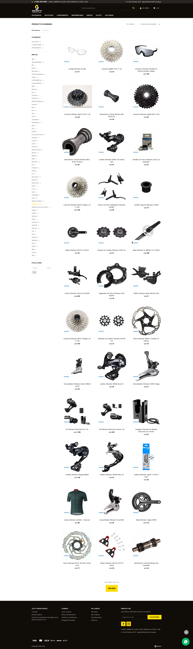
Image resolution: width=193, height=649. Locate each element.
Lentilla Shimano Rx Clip (77, 69)
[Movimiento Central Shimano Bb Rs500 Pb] (112, 96)
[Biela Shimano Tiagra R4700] (146, 502)
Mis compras (95, 615)
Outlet (99, 15)
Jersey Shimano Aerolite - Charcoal (77, 520)
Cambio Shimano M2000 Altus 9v (112, 475)
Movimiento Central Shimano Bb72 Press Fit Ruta (77, 160)
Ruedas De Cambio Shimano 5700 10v (112, 250)
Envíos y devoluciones (69, 615)
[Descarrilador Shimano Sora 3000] (112, 502)
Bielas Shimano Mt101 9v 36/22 (77, 250)
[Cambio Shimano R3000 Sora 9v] (112, 366)
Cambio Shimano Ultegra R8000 (77, 475)
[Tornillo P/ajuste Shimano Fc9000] (146, 187)
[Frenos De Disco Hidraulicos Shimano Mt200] (112, 187)
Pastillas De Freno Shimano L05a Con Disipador (146, 160)
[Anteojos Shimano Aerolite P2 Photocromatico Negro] (146, 51)
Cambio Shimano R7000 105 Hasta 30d (111, 160)
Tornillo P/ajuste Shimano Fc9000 (146, 205)
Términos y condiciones (69, 617)
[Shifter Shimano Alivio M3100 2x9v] (146, 275)
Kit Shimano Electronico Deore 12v (111, 429)
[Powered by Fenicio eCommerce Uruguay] (158, 646)
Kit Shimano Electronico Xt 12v (77, 429)
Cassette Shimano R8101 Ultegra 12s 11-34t (77, 340)
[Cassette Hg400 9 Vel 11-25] (112, 51)
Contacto (35, 612)
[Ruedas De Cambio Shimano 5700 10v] (112, 232)
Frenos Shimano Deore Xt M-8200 (77, 293)
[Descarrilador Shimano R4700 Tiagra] (146, 366)
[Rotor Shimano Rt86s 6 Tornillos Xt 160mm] (146, 321)
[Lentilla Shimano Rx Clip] (77, 51)
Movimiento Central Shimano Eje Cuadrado (146, 564)
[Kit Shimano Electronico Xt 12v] (77, 411)
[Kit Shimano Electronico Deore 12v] (112, 411)
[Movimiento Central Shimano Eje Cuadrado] (146, 545)
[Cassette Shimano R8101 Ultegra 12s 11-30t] (77, 187)
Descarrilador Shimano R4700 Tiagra (146, 384)
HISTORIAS (109, 15)
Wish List (94, 620)
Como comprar (66, 612)
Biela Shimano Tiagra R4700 (146, 520)
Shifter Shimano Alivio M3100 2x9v (146, 293)
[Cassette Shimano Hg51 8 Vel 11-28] (77, 96)
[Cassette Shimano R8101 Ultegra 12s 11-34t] (77, 321)
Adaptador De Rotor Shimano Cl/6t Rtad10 (112, 294)
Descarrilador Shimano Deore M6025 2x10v (77, 385)
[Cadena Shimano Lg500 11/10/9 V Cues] (146, 457)
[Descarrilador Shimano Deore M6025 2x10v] (77, 366)
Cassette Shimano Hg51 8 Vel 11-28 (77, 114)
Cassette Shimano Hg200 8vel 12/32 (146, 114)
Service (89, 15)
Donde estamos (37, 615)
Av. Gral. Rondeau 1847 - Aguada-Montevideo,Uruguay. (143, 2)
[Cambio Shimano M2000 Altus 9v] (112, 457)
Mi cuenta (94, 612)
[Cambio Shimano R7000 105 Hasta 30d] (112, 142)
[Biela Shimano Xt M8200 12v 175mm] (146, 232)
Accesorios (36, 15)
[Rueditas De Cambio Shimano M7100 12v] (112, 321)
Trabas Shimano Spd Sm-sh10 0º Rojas (111, 564)
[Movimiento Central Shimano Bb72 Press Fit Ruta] (77, 142)
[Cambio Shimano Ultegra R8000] (77, 457)
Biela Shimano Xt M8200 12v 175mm (146, 250)
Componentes (62, 15)
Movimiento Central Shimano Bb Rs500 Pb (112, 115)
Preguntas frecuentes (68, 620)
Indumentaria (77, 15)
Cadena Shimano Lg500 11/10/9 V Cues (146, 476)
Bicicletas (49, 15)
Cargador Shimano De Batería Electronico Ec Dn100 (146, 430)
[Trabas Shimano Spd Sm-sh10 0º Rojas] (112, 545)
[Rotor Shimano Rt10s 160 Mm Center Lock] (77, 545)
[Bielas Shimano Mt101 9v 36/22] (77, 232)
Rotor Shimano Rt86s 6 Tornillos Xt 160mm (146, 340)
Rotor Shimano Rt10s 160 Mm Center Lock (77, 564)
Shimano (46, 30)
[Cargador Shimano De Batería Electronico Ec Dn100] (146, 411)
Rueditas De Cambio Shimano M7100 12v (111, 340)
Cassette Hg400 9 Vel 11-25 (112, 69)
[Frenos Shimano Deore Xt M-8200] (77, 275)
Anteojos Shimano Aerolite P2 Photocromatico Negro (146, 70)
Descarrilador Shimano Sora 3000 (112, 520)
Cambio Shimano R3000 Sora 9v (111, 384)
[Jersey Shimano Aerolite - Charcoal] (77, 502)
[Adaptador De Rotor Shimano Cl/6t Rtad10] (112, 275)
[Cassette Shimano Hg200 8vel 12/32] (146, 96)
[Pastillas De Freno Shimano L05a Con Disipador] (146, 142)
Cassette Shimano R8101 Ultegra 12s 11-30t (77, 206)
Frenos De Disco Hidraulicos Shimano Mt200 (111, 206)
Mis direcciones (96, 617)
